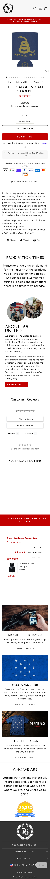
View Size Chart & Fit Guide (26, 181)
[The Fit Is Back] (25, 724)
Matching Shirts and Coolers (28, 82)
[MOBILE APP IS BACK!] (25, 618)
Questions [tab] (28, 433)
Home (10, 82)
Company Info (24, 852)
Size (25, 115)
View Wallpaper (25, 704)
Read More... (16, 384)
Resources (24, 858)
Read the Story (25, 758)
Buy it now (25, 137)
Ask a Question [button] (26, 425)
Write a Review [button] (26, 419)
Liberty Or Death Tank (11, 576)
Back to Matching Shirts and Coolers (26, 520)
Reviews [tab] (11, 433)
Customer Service (24, 845)
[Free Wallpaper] (25, 668)
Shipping (14, 106)
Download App (25, 649)
